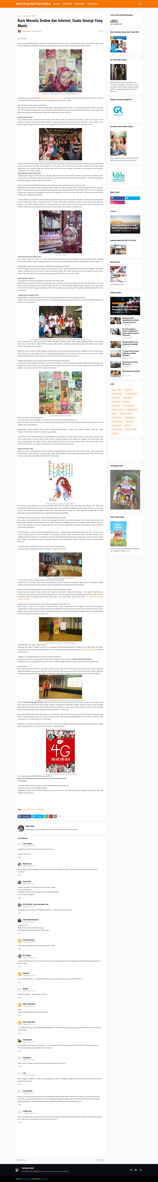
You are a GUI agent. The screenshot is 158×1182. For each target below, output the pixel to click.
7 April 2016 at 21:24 (29, 1024)
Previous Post (21, 1160)
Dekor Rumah (128, 398)
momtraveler (27, 1040)
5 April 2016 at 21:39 (29, 957)
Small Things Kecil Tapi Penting (33, 3)
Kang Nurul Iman (29, 940)
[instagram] (117, 202)
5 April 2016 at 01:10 (29, 942)
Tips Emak (127, 425)
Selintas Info (27, 1111)
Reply (19, 857)
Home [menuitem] (58, 4)
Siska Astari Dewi (29, 1022)
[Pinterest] (51, 816)
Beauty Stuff (128, 390)
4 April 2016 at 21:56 (29, 906)
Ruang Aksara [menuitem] (79, 4)
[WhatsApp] (46, 816)
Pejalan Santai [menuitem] (92, 4)
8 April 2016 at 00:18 (29, 1060)
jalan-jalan (115, 433)
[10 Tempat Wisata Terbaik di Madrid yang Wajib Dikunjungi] (115, 353)
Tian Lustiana (27, 844)
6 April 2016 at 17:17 (29, 1006)
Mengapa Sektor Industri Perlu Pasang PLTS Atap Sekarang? (125, 308)
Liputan (114, 413)
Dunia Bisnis (115, 402)
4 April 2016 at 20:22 (29, 846)
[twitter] (133, 198)
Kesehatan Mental (117, 409)
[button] (139, 4)
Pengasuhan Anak (117, 421)
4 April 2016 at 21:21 (29, 884)
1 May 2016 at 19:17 (29, 1093)
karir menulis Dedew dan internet (51, 98)
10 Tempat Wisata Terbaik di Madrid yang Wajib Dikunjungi (125, 226)
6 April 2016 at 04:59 (29, 991)
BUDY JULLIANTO (29, 1004)
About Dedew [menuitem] (67, 4)
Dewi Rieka (30, 826)
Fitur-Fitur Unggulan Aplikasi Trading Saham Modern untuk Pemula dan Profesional (130, 332)
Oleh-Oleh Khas (116, 417)
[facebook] (117, 198)
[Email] (55, 816)
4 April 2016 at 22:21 (29, 922)
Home (20, 16)
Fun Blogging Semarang (89, 649)
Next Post (101, 1160)
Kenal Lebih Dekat (128, 405)
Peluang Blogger (129, 417)
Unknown (26, 973)
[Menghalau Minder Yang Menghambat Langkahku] (115, 344)
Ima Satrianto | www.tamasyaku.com (35, 904)
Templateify (26, 1179)
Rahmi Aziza (27, 864)
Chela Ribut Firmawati (30, 920)
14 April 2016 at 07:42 (29, 1075)
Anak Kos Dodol (116, 390)
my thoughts (39, 809)
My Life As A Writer (29, 16)
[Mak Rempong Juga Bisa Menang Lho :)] (115, 364)
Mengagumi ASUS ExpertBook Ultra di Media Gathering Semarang (130, 320)
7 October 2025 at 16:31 (30, 1113)
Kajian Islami (116, 405)
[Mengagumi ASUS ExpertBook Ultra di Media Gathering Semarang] (115, 320)
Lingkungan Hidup (131, 409)
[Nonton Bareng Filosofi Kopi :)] (115, 373)
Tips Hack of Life (117, 429)
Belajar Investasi (117, 394)
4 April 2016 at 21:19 (29, 866)
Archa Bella (27, 882)
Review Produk (116, 425)
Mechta (25, 989)
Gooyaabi (44, 1179)
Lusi (24, 1073)
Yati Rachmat (27, 1091)
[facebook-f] (131, 1170)
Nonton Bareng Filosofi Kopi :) (131, 372)
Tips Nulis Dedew (131, 429)
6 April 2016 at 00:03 (29, 975)
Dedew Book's (116, 398)
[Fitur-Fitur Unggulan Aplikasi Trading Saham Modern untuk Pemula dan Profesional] (115, 331)
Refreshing (129, 421)
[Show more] (59, 816)
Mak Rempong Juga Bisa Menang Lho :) (130, 363)
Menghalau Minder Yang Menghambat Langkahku (130, 343)
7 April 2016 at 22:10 (29, 1042)
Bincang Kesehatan (131, 394)
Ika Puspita (27, 955)
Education (126, 402)
